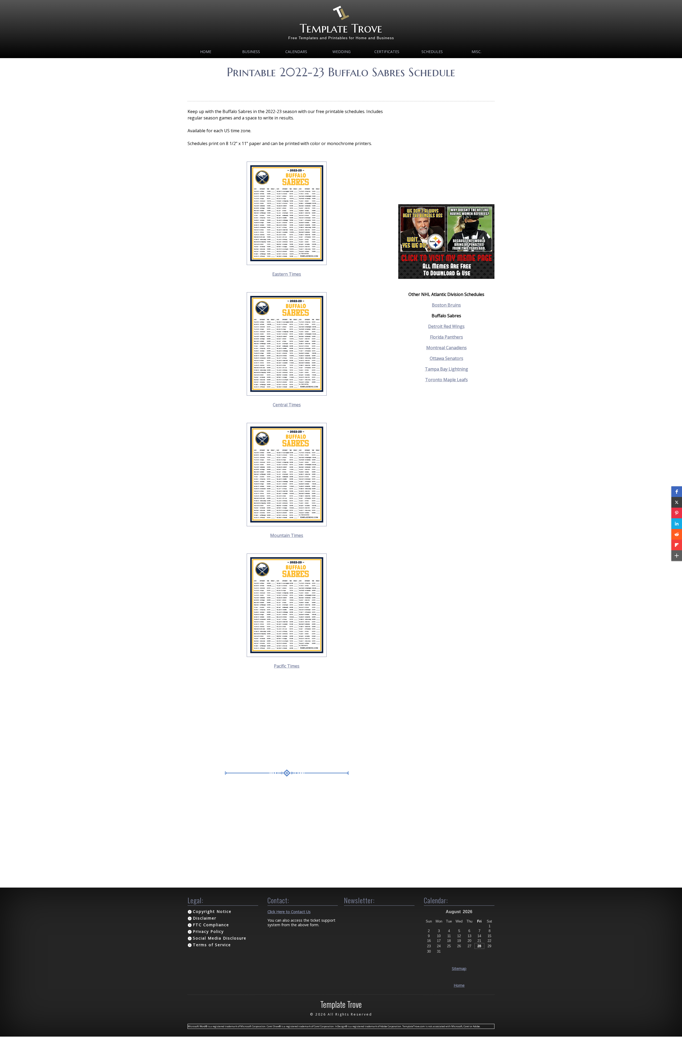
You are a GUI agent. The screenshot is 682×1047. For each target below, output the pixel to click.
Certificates (386, 51)
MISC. (476, 51)
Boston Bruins (446, 305)
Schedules (432, 51)
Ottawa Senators (446, 358)
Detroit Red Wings (446, 326)
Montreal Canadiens (446, 348)
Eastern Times (286, 274)
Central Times (287, 405)
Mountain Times (286, 535)
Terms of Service (212, 944)
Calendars (296, 51)
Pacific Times (286, 666)
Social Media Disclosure (219, 938)
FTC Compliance (211, 924)
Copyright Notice (212, 911)
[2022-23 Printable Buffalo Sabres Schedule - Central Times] (287, 394)
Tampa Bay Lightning (446, 369)
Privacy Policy (208, 931)
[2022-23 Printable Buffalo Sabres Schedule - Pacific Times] (287, 655)
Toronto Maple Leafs (446, 380)
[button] (676, 491)
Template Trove (341, 28)
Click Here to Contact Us (289, 911)
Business (251, 51)
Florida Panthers (446, 337)
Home (205, 51)
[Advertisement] (341, 88)
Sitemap (459, 968)
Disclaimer (204, 918)
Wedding (341, 51)
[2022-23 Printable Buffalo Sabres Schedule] (287, 263)
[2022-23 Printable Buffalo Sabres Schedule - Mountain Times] (287, 525)
